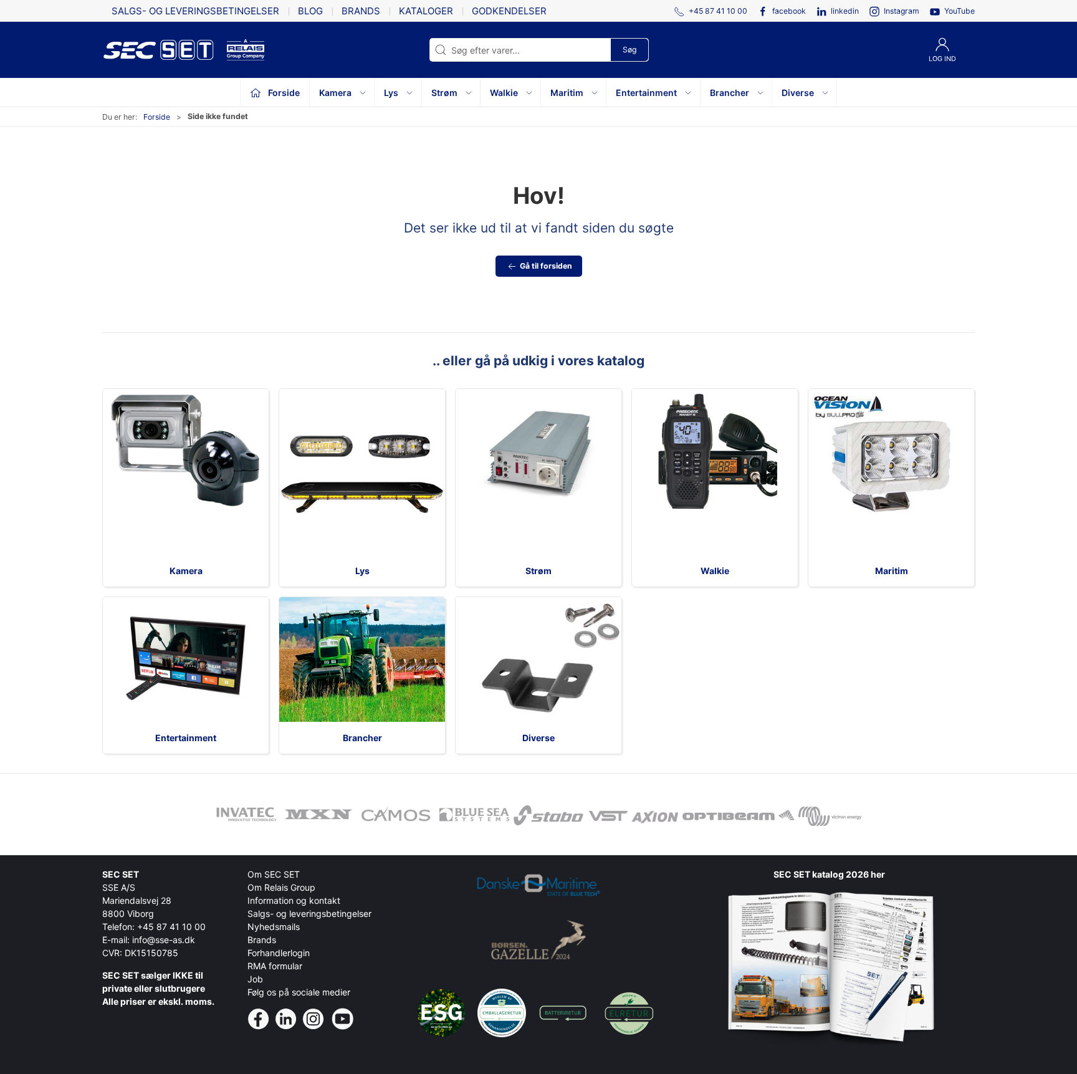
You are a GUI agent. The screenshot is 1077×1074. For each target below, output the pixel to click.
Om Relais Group (281, 887)
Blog (310, 11)
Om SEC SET (273, 874)
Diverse (538, 737)
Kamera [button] (335, 92)
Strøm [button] (444, 92)
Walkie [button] (504, 92)
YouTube (959, 11)
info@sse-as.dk (163, 939)
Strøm (538, 570)
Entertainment (185, 737)
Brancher (362, 737)
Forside (156, 117)
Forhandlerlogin (278, 952)
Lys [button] (391, 92)
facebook (789, 11)
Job (255, 979)
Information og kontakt (293, 900)
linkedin (845, 11)
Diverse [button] (798, 92)
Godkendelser (509, 11)
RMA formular (274, 966)
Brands (361, 11)
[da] (164, 50)
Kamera (186, 570)
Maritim (891, 570)
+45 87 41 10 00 (171, 926)
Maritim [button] (566, 92)
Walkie (715, 570)
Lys (362, 570)
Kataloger (426, 11)
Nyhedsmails (273, 926)
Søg (629, 49)
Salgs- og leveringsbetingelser (195, 11)
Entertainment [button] (646, 92)
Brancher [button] (729, 92)
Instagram (901, 11)
